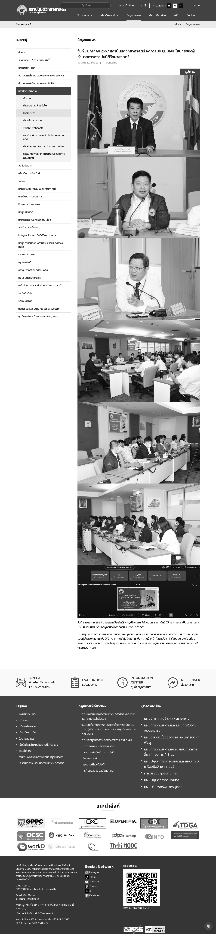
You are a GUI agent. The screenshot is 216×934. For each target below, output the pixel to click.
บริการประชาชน (27, 726)
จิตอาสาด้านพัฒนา (33, 128)
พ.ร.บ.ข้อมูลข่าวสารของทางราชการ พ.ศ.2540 (106, 740)
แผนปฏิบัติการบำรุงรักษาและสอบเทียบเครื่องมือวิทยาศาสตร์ (171, 764)
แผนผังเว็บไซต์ (27, 714)
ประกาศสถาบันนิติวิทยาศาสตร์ (98, 746)
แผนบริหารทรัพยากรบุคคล (163, 786)
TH (194, 5)
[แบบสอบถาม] (87, 682)
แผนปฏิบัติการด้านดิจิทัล (161, 780)
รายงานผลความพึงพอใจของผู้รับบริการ (41, 757)
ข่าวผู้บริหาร (29, 113)
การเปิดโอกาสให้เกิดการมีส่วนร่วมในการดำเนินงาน (44, 156)
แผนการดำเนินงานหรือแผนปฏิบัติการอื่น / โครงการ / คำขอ (170, 752)
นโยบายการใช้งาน (91, 758)
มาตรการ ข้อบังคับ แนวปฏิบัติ (97, 752)
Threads (94, 886)
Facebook (94, 895)
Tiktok (92, 877)
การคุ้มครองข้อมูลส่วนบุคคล (97, 770)
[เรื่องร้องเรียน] (36, 682)
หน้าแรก (178, 24)
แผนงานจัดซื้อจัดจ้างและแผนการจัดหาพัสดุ (171, 740)
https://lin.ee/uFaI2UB (136, 908)
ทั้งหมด (27, 98)
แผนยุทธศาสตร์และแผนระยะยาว (166, 718)
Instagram (94, 872)
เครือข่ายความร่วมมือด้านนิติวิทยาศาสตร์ (41, 763)
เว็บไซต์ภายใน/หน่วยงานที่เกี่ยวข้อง (38, 745)
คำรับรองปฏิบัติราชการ (160, 773)
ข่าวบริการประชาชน (33, 120)
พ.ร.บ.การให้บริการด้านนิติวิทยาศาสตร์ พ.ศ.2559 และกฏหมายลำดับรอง (108, 716)
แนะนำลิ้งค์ (25, 751)
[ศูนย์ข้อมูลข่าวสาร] (135, 682)
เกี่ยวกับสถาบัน (27, 732)
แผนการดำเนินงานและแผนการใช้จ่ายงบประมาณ (170, 728)
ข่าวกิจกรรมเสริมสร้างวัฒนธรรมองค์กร (43, 146)
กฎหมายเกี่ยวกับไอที (93, 764)
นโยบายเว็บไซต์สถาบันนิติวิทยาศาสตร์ (34, 913)
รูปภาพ (190, 71)
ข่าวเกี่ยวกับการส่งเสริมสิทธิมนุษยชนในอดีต (43, 137)
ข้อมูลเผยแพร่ (26, 738)
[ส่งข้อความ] (184, 682)
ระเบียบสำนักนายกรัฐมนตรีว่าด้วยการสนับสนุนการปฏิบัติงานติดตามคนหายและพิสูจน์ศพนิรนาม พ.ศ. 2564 (108, 729)
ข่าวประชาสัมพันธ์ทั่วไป (35, 105)
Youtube (94, 881)
